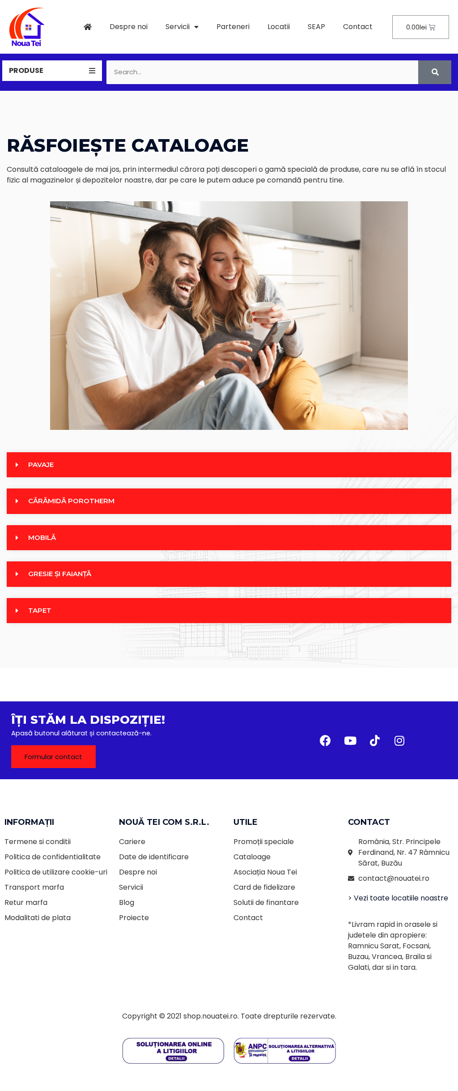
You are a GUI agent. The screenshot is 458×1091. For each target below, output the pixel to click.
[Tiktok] (375, 740)
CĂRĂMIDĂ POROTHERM (71, 501)
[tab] (52, 70)
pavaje (41, 464)
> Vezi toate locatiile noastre (398, 898)
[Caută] (434, 72)
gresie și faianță (59, 573)
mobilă (42, 537)
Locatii (278, 26)
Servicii (177, 26)
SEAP (316, 26)
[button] (53, 756)
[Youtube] (350, 740)
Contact (358, 26)
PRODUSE (26, 70)
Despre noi (129, 26)
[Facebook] (325, 740)
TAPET (39, 610)
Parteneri (233, 26)
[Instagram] (399, 740)
